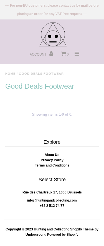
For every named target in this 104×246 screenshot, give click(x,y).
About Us (52, 155)
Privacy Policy (52, 160)
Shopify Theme (82, 229)
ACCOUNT (38, 54)
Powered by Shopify (62, 235)
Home (10, 73)
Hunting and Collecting (51, 229)
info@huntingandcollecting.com (52, 200)
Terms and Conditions (52, 165)
